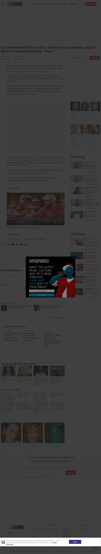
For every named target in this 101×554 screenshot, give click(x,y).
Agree (75, 542)
